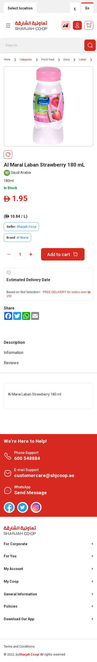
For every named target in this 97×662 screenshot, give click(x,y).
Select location (20, 8)
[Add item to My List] (8, 154)
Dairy (66, 59)
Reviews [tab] (11, 362)
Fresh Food (47, 59)
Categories (26, 59)
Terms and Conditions (19, 646)
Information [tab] (13, 352)
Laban (82, 59)
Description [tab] (14, 342)
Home (7, 59)
